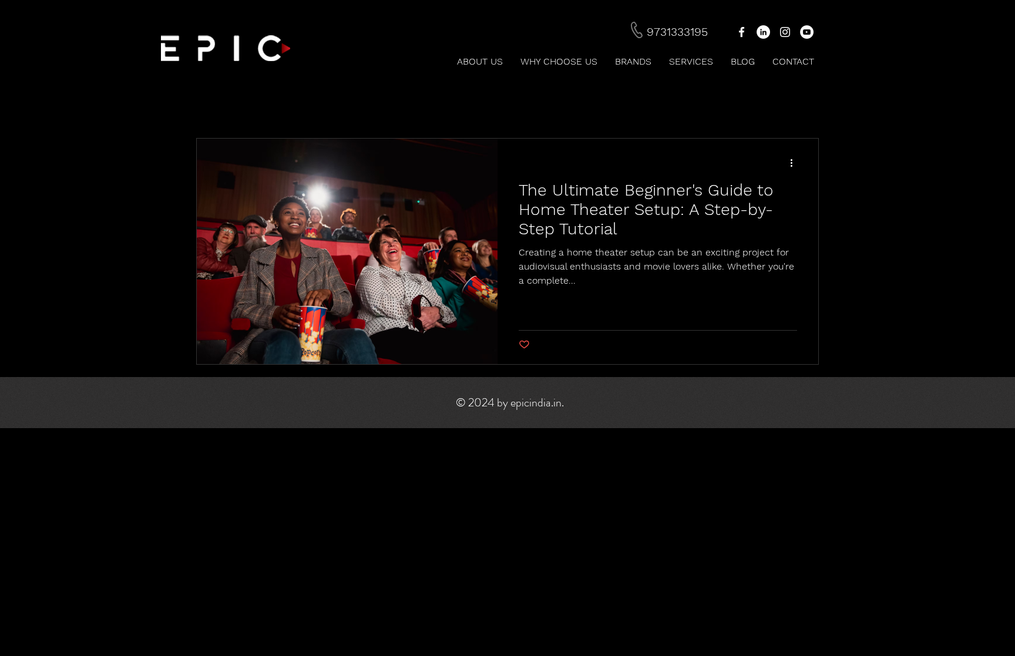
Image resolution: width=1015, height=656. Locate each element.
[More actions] (795, 163)
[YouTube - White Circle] (807, 32)
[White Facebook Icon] (741, 32)
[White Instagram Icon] (785, 32)
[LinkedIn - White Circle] (763, 32)
